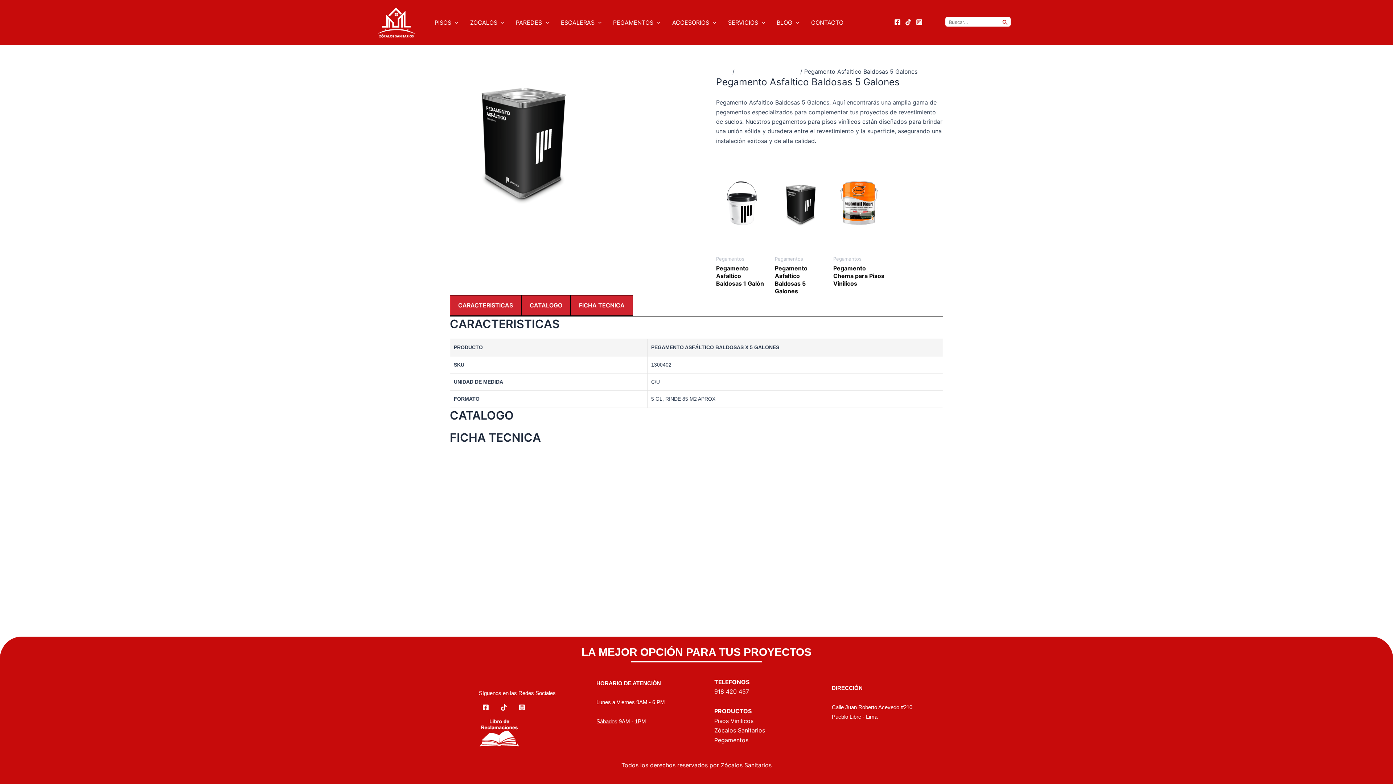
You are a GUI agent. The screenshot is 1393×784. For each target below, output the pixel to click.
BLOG (784, 22)
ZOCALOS (483, 22)
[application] (455, 22)
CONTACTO (827, 22)
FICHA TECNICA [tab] (602, 305)
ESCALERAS (578, 22)
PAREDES (529, 22)
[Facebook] (897, 22)
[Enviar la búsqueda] (1005, 22)
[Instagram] (919, 22)
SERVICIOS (743, 22)
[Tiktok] (908, 22)
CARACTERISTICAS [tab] (485, 305)
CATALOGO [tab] (546, 305)
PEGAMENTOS (633, 22)
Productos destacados (767, 71)
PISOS (443, 22)
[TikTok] (504, 707)
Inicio (723, 71)
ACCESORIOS (690, 22)
